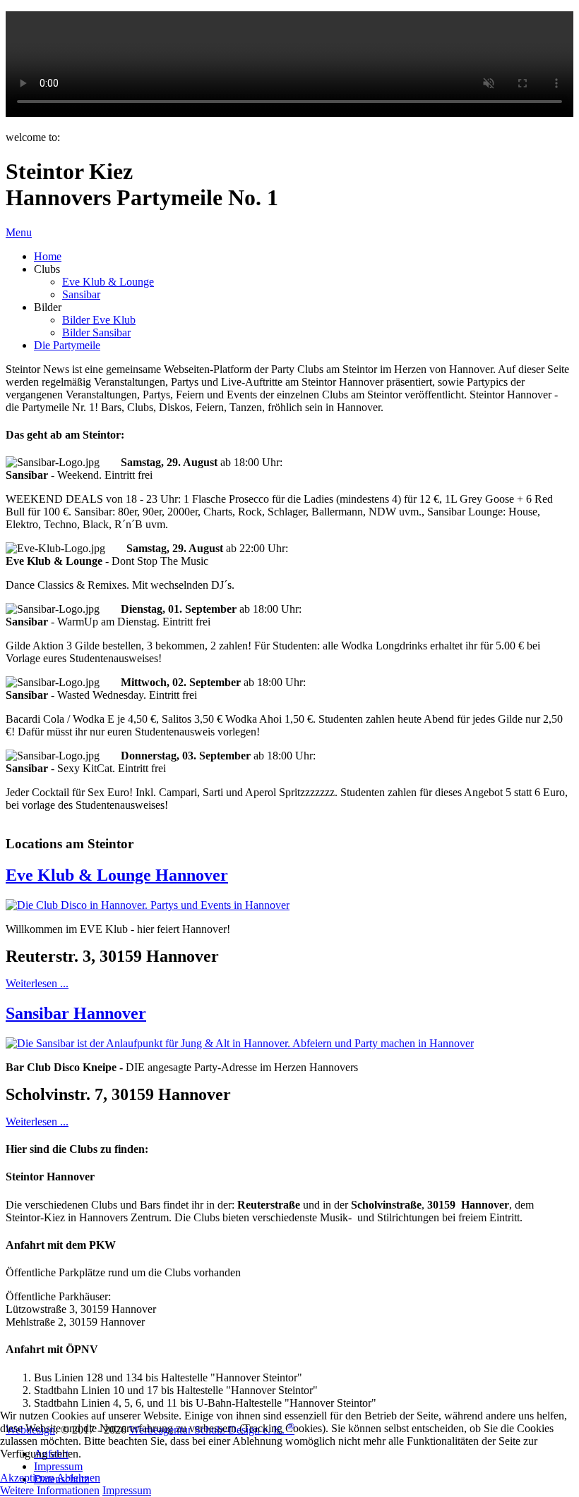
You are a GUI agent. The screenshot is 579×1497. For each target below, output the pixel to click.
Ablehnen (78, 1478)
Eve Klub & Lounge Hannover (117, 875)
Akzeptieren (27, 1478)
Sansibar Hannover (76, 1013)
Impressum (126, 1490)
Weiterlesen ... (37, 983)
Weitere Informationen (50, 1490)
